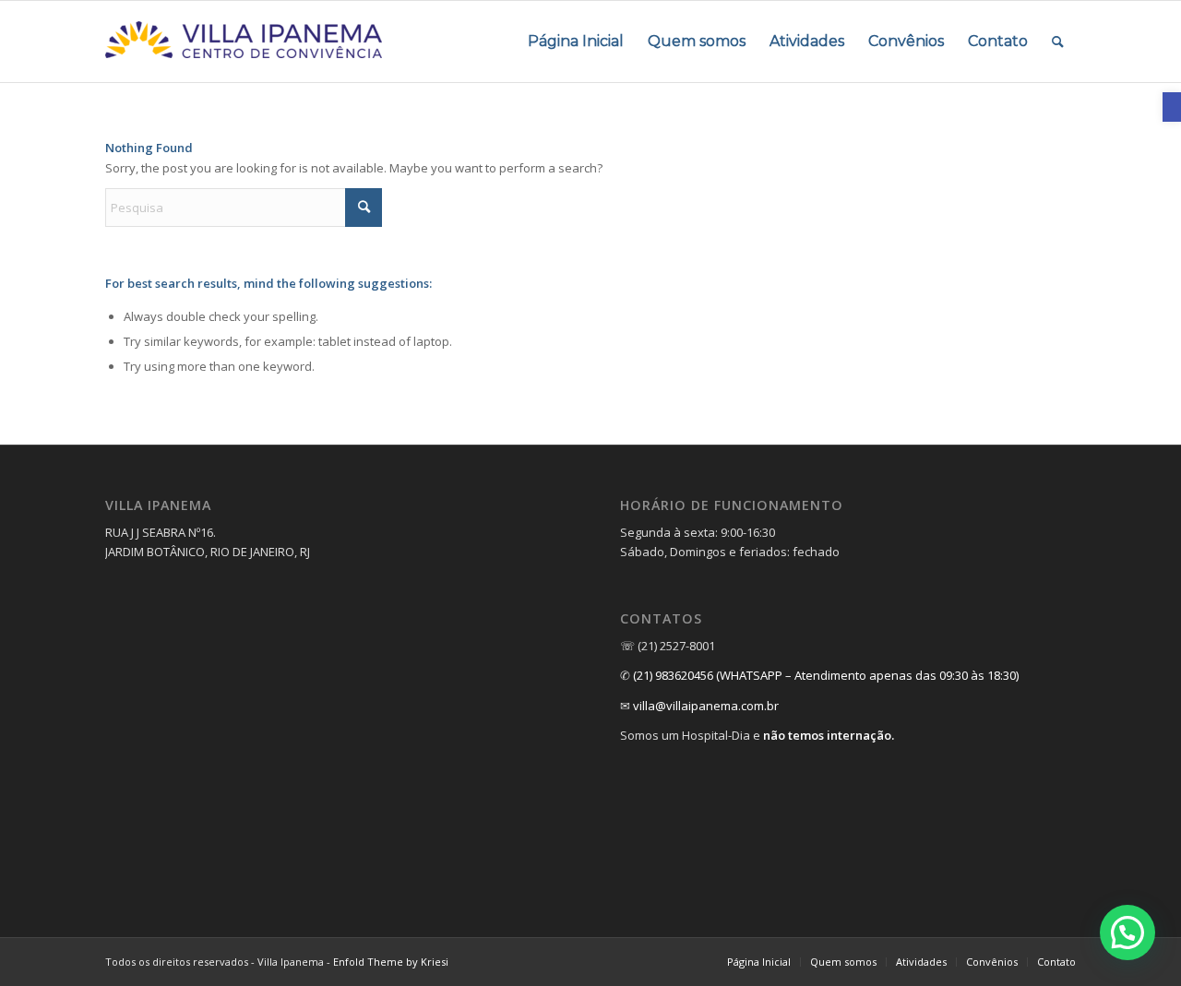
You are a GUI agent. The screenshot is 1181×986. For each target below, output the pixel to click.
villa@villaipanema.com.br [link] (706, 705)
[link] (1172, 107)
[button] (1127, 932)
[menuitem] (576, 41)
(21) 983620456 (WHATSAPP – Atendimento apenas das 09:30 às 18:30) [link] (826, 675)
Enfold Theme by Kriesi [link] (390, 961)
